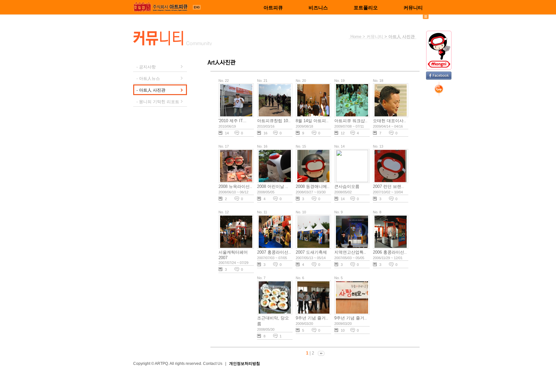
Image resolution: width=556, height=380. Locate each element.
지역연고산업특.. (350, 252)
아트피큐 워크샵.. (350, 120)
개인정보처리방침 (244, 363)
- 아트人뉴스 (148, 78)
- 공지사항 (146, 66)
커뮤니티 (413, 7)
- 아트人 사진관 (150, 90)
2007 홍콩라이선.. (274, 252)
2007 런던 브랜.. (388, 186)
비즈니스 (318, 7)
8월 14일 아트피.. (312, 120)
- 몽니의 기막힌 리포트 (157, 101)
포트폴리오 (366, 7)
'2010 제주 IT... (232, 120)
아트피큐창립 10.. (274, 120)
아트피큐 (273, 7)
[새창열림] (197, 8)
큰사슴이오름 (346, 186)
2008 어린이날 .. (272, 186)
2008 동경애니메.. (312, 186)
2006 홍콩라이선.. (390, 252)
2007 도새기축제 (311, 252)
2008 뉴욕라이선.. (235, 186)
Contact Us (212, 363)
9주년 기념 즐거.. (312, 318)
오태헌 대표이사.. (389, 120)
